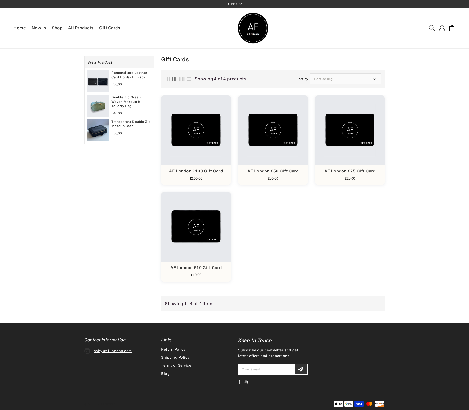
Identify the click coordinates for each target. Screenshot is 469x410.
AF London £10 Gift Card (196, 267)
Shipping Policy (175, 357)
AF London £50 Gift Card (273, 171)
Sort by (302, 78)
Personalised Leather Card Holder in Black (129, 74)
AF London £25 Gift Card (350, 171)
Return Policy (173, 349)
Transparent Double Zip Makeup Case (130, 123)
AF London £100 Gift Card (196, 171)
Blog (165, 373)
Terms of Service (176, 365)
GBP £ (233, 4)
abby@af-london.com (113, 350)
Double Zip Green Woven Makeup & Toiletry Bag (126, 101)
